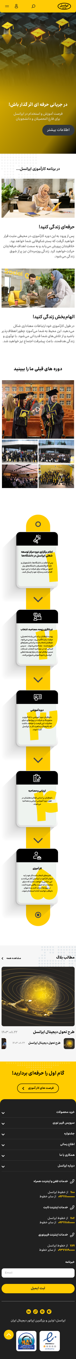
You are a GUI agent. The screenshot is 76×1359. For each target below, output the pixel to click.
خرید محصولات (65, 1112)
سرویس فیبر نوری (64, 1123)
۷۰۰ (72, 1192)
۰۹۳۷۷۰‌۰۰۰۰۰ (66, 1197)
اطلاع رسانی (67, 1144)
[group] (43, 1043)
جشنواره (69, 1134)
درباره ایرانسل (66, 1166)
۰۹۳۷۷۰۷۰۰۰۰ (66, 1223)
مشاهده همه (13, 958)
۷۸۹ (72, 1246)
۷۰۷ (72, 1218)
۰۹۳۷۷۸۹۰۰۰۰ (66, 1250)
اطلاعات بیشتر (58, 130)
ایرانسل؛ (60, 1321)
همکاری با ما (67, 1155)
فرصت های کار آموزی (41, 1088)
